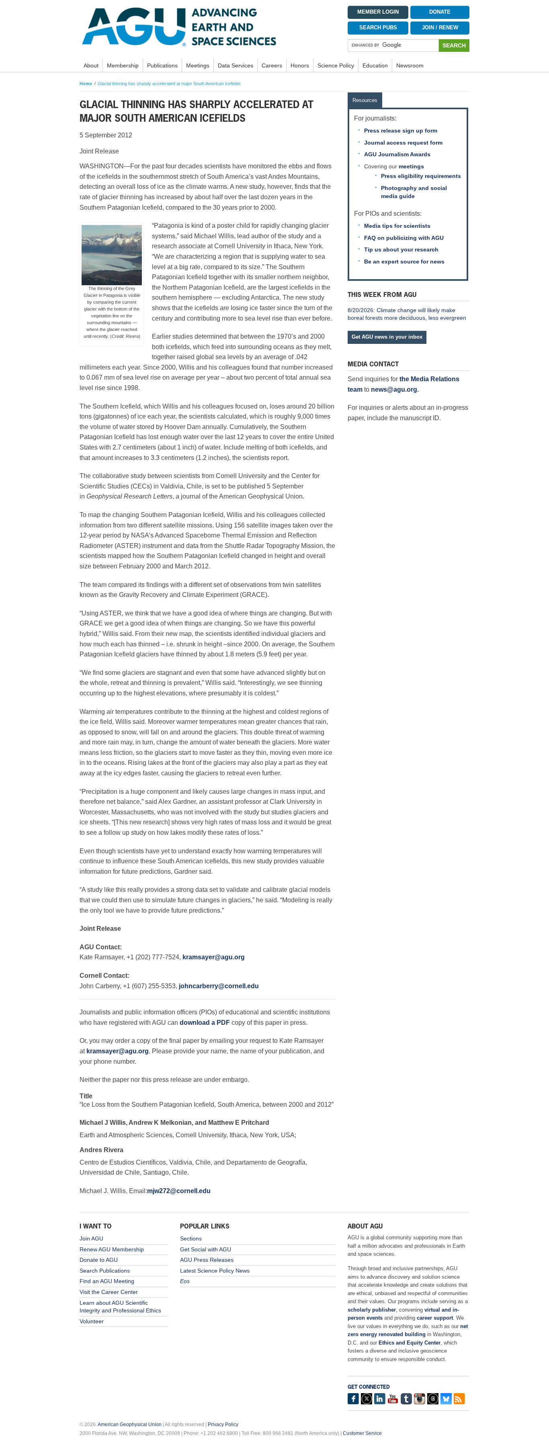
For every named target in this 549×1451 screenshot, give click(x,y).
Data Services (235, 65)
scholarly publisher (372, 1310)
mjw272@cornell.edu (179, 1190)
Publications (162, 65)
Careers (272, 65)
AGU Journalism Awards (397, 154)
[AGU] (208, 26)
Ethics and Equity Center (409, 1343)
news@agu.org (394, 389)
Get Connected (369, 1387)
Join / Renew (440, 28)
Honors (300, 65)
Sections (191, 1238)
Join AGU (91, 1238)
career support (435, 1318)
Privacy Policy (223, 1424)
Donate (440, 12)
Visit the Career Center (109, 1292)
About (91, 65)
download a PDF (205, 1022)
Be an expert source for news (404, 261)
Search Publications (105, 1270)
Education (375, 65)
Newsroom (410, 65)
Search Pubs (378, 28)
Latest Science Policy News (215, 1270)
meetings (411, 166)
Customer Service (362, 1433)
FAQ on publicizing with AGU (404, 238)
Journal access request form (403, 142)
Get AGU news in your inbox (387, 337)
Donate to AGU (99, 1260)
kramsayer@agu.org (213, 957)
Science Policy (336, 65)
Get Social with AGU (205, 1249)
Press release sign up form (400, 130)
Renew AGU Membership (112, 1249)
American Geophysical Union (130, 1424)
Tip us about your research (401, 249)
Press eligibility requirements (421, 176)
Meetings (197, 65)
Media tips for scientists (397, 226)
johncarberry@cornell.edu (219, 986)
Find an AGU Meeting (107, 1281)
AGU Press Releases (207, 1260)
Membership (123, 65)
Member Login (378, 12)
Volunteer (92, 1321)
